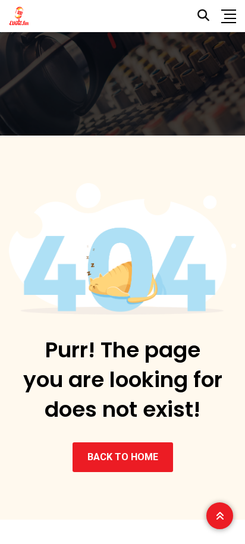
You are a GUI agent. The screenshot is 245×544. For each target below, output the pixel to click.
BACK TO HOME (122, 457)
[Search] (203, 15)
